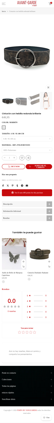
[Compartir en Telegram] (22, 185)
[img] (11, 307)
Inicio (4, 11)
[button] (37, 295)
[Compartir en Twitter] (8, 185)
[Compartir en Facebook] (3, 185)
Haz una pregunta (9, 174)
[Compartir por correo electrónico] (27, 185)
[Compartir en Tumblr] (17, 185)
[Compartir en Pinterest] (12, 185)
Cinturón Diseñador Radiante (38, 273)
